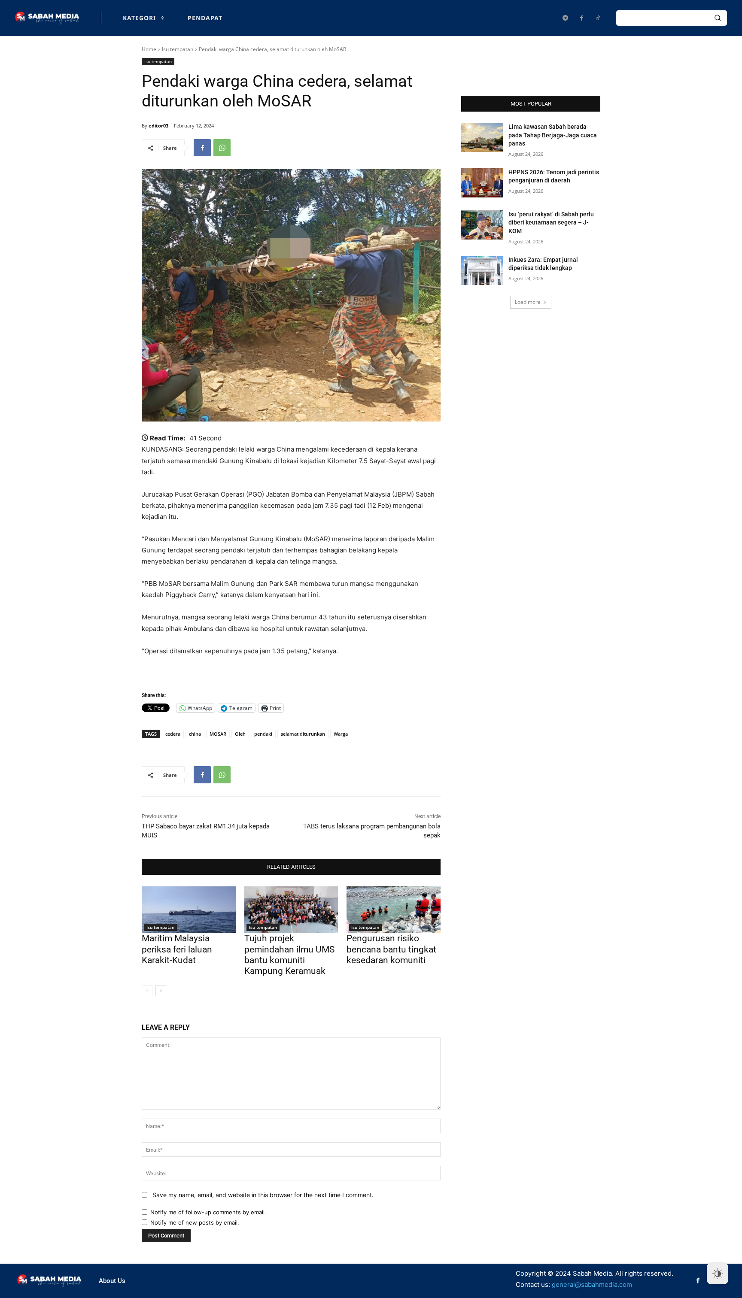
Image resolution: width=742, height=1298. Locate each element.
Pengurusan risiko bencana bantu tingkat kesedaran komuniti (391, 949)
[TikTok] (597, 18)
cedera (172, 734)
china (195, 734)
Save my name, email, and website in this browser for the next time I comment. (263, 1194)
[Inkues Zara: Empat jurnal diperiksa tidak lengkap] (482, 270)
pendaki (263, 734)
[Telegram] (565, 18)
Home (149, 49)
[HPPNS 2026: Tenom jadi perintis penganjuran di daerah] (482, 182)
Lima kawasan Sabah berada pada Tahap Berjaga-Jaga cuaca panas (552, 135)
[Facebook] (581, 18)
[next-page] (160, 990)
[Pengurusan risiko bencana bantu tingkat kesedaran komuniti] (394, 909)
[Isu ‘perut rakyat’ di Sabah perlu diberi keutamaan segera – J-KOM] (482, 225)
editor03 (158, 125)
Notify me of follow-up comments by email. (208, 1212)
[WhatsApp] (222, 147)
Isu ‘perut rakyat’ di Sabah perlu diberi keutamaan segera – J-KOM (551, 222)
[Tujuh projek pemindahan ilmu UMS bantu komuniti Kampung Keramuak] (291, 909)
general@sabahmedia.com (592, 1284)
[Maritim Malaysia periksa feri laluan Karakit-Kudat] (189, 909)
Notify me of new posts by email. (194, 1222)
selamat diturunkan (303, 734)
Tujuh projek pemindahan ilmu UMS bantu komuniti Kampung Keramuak (289, 954)
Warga (341, 734)
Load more (528, 302)
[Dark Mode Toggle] (717, 1273)
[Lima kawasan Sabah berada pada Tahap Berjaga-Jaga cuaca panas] (482, 137)
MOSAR (218, 734)
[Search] (717, 18)
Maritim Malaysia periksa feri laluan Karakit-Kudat (177, 949)
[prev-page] (147, 990)
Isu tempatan (177, 49)
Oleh (240, 734)
